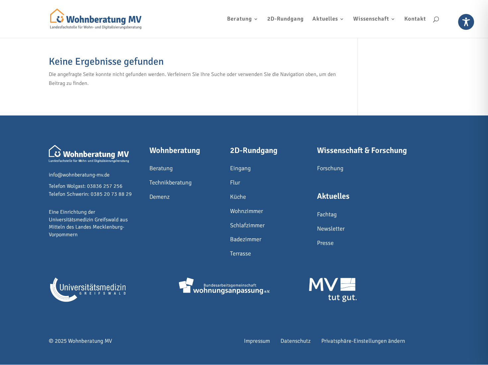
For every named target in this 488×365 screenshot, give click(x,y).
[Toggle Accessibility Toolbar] (466, 22)
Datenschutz (296, 340)
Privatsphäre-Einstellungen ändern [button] (363, 340)
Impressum (257, 340)
